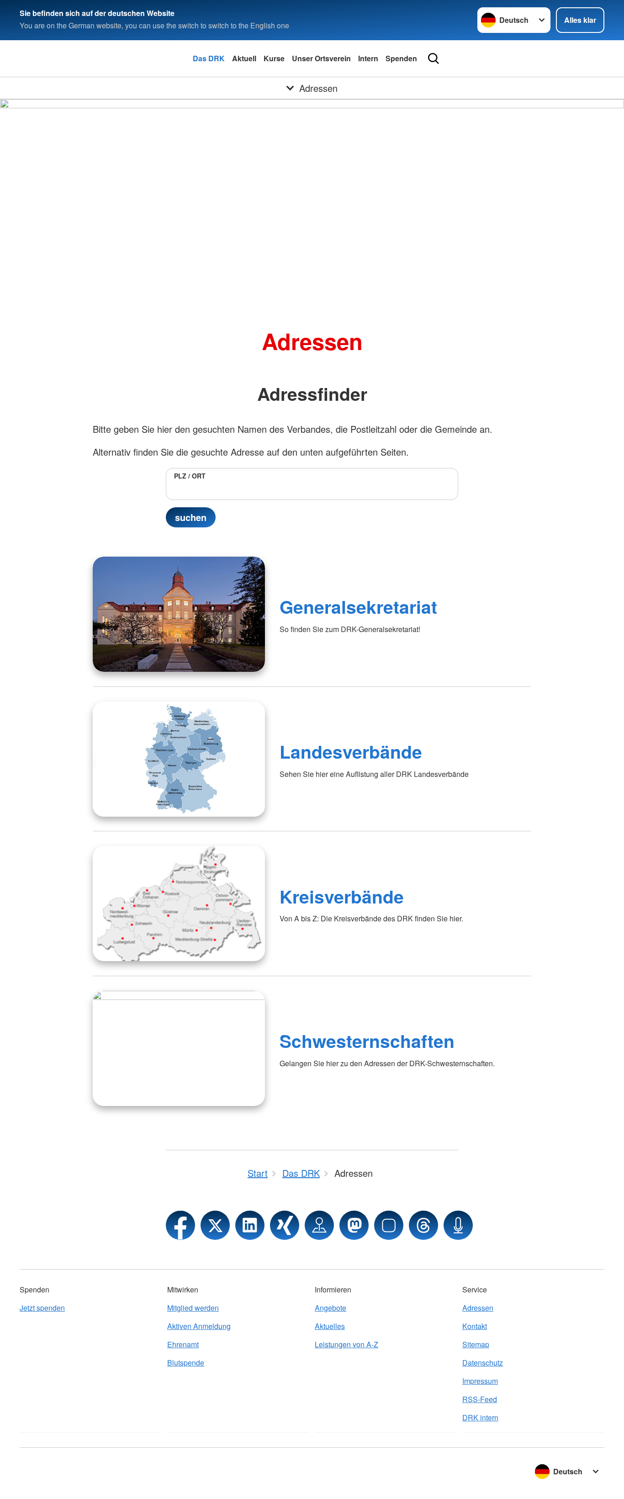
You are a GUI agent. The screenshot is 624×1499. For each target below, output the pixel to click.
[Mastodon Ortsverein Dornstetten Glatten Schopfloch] (354, 1225)
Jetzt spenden (42, 1307)
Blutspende (185, 1362)
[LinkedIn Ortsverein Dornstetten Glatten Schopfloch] (249, 1225)
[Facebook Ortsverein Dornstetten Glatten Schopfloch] (180, 1225)
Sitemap (475, 1344)
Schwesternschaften (367, 1040)
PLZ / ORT (190, 475)
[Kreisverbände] (179, 903)
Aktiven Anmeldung (199, 1326)
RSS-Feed (479, 1399)
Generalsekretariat (358, 606)
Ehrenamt (183, 1344)
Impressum (480, 1381)
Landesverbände (351, 751)
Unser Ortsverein (321, 58)
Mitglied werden (193, 1307)
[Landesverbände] (179, 759)
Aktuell (244, 58)
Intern (368, 58)
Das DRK (209, 58)
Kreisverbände (342, 896)
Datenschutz (482, 1362)
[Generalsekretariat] (179, 614)
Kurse (274, 58)
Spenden (401, 58)
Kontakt (474, 1326)
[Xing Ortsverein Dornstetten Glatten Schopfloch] (284, 1225)
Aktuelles (330, 1326)
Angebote (330, 1307)
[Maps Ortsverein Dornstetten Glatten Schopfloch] (319, 1225)
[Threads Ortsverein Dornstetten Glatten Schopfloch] (423, 1225)
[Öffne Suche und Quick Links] (433, 58)
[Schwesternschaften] (179, 1048)
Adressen (477, 1307)
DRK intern (480, 1417)
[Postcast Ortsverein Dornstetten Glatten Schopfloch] (458, 1225)
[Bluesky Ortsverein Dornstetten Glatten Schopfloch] (388, 1225)
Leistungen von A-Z (346, 1344)
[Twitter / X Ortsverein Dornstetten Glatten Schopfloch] (215, 1225)
